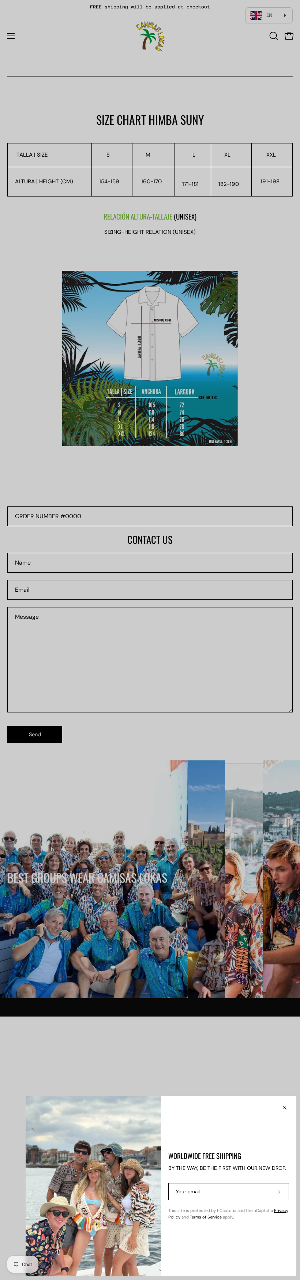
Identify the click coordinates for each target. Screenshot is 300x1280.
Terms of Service (206, 1217)
